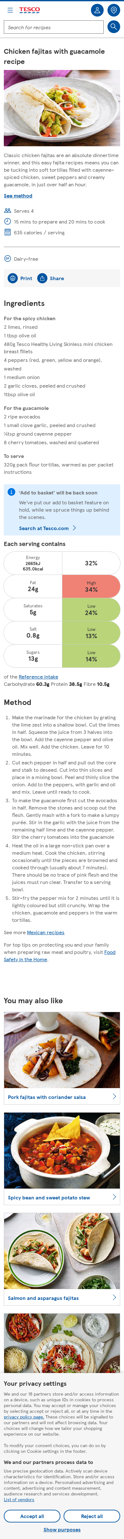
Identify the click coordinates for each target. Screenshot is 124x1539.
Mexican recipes (46, 932)
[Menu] (10, 10)
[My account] (97, 10)
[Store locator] (113, 10)
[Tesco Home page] (30, 10)
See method (18, 195)
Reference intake (38, 676)
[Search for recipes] (113, 26)
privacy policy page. (24, 1416)
